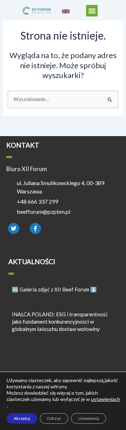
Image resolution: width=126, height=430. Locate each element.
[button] (92, 10)
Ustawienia (88, 418)
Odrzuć (54, 418)
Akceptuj (22, 418)
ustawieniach (105, 399)
